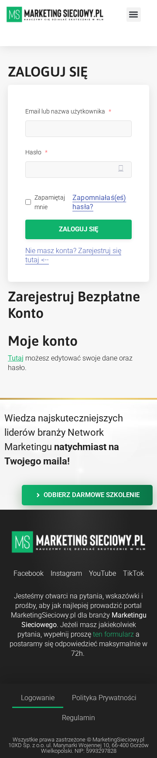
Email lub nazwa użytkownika (68, 111)
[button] (133, 14)
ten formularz (113, 634)
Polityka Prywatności (104, 698)
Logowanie (38, 698)
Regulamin (78, 718)
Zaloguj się (78, 229)
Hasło (36, 152)
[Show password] (120, 169)
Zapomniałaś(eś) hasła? (99, 202)
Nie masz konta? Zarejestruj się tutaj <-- (73, 255)
